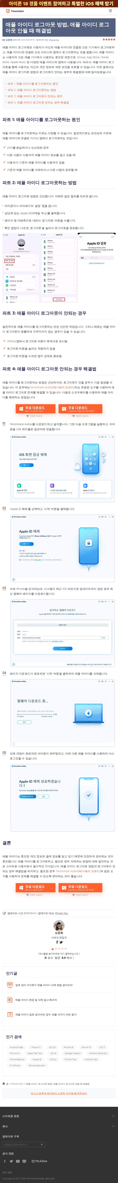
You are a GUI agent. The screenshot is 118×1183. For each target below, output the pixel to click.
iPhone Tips (54, 40)
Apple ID (37, 1059)
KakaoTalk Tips (35, 1053)
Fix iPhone (15, 1065)
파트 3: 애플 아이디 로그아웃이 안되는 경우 (35, 96)
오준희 (9, 39)
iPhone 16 (68, 1047)
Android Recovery (98, 1053)
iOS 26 (52, 1047)
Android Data (16, 1047)
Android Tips (91, 1059)
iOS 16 (53, 1053)
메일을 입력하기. (23, 1144)
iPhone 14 (14, 1053)
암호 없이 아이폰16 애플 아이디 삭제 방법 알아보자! (44, 985)
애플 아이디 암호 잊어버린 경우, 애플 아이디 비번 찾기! (46, 1014)
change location (73, 1053)
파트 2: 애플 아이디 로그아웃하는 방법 (32, 90)
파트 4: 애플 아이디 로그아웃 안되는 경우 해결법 (38, 102)
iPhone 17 (36, 1047)
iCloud (53, 1059)
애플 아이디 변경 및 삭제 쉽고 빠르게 (36, 999)
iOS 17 (102, 1047)
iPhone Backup (17, 1059)
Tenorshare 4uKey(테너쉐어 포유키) (52, 387)
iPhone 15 (86, 1047)
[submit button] (41, 1144)
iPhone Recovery (36, 1065)
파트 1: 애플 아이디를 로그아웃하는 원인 (33, 83)
